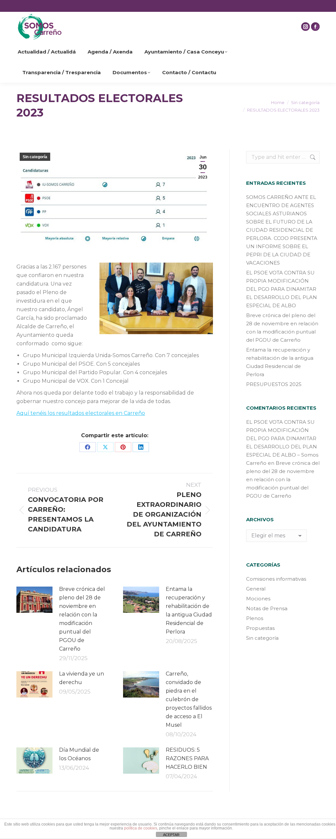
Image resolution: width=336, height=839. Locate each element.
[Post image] (34, 600)
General (255, 589)
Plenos (254, 618)
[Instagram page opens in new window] (305, 26)
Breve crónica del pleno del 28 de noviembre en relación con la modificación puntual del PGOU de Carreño (82, 619)
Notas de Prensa (266, 608)
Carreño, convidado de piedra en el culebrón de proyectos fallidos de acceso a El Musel (189, 699)
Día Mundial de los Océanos (79, 754)
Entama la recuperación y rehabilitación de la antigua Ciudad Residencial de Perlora (189, 610)
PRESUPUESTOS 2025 (274, 384)
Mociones (258, 598)
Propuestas (260, 628)
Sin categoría (35, 157)
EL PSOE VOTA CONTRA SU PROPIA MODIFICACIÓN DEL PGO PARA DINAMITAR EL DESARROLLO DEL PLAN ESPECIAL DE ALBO (281, 289)
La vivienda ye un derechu (81, 678)
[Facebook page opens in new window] (315, 26)
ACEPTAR (171, 835)
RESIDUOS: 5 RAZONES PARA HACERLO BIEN (187, 758)
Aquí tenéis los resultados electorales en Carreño (80, 413)
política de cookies (140, 828)
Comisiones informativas (276, 579)
